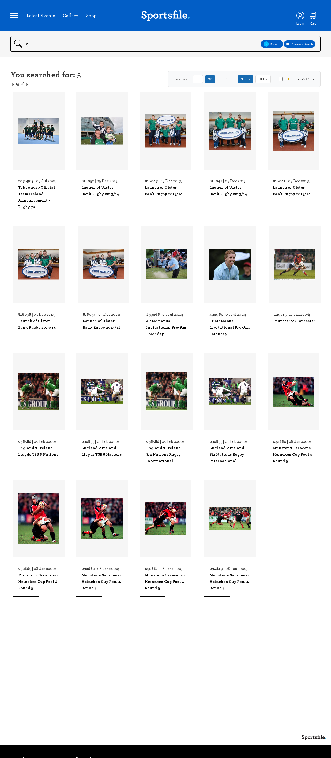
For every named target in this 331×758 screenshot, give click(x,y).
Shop (91, 15)
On (197, 79)
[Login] (300, 15)
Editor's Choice (302, 79)
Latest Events (41, 15)
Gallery (70, 15)
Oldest (263, 79)
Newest (245, 79)
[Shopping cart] (313, 15)
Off (210, 79)
